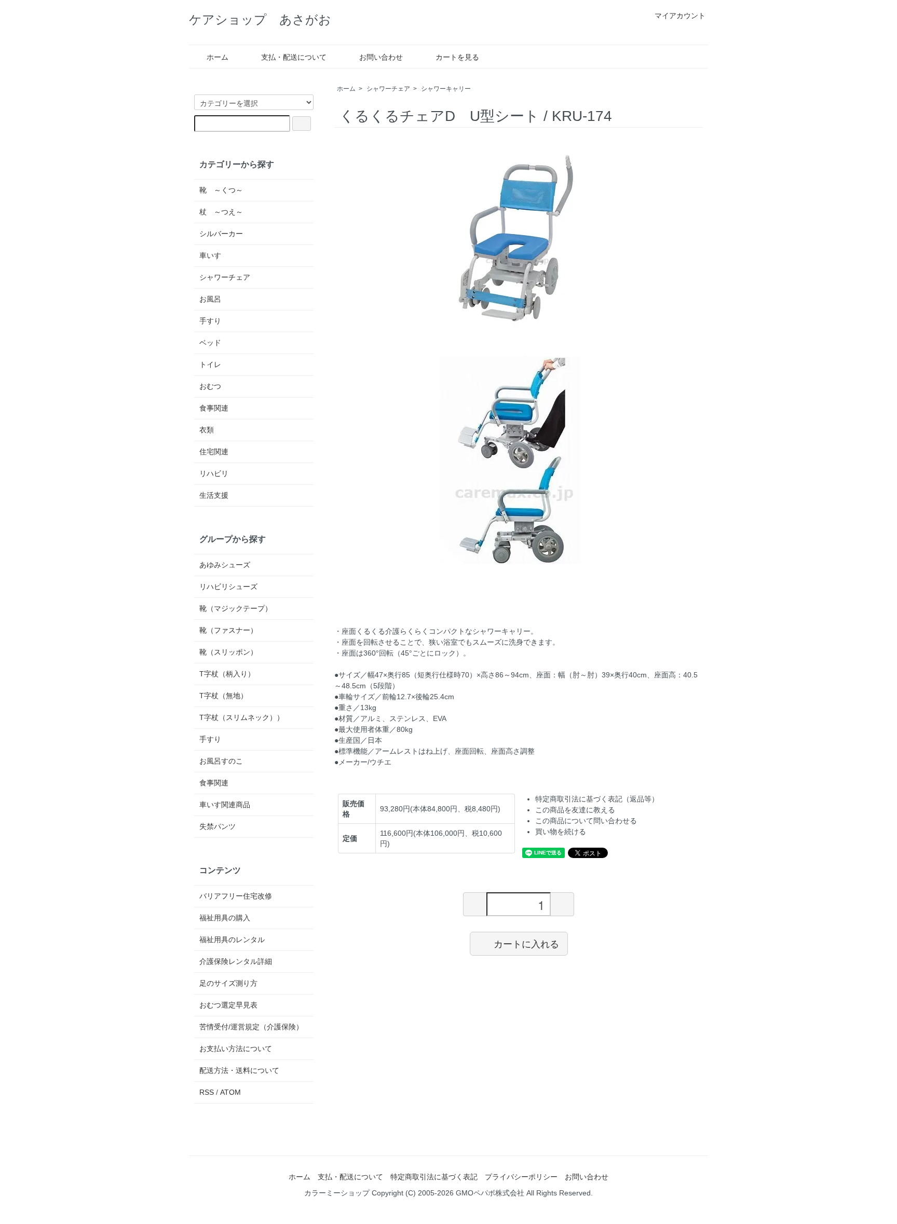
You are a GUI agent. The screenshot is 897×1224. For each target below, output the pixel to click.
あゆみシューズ (224, 565)
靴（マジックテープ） (235, 608)
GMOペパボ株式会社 (490, 1193)
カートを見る (457, 57)
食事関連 (213, 408)
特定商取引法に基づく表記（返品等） (597, 799)
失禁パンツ (217, 826)
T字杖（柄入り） (227, 674)
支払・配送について (294, 57)
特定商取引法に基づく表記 (434, 1177)
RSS (206, 1092)
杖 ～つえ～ (221, 212)
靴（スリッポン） (228, 652)
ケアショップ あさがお (260, 19)
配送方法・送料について (239, 1070)
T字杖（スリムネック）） (241, 717)
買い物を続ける (560, 831)
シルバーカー (221, 233)
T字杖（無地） (223, 695)
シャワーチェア (388, 88)
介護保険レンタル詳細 (235, 961)
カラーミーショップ (337, 1193)
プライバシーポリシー (521, 1177)
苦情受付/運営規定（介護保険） (251, 1027)
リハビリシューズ (228, 586)
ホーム (217, 57)
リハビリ (213, 473)
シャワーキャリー (446, 88)
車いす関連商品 (224, 804)
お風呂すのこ (221, 761)
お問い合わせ (381, 57)
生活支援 (213, 495)
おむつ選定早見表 (228, 1005)
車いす (210, 255)
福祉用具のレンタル (232, 939)
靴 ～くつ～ (221, 190)
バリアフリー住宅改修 (235, 896)
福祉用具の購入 (224, 918)
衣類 (206, 430)
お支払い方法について (235, 1048)
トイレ (210, 364)
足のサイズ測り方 (228, 983)
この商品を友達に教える (575, 810)
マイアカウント (680, 15)
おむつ (210, 386)
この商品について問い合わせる (586, 821)
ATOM (230, 1092)
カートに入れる (526, 943)
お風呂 (210, 299)
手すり (210, 321)
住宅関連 (213, 451)
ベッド (210, 342)
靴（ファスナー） (228, 630)
